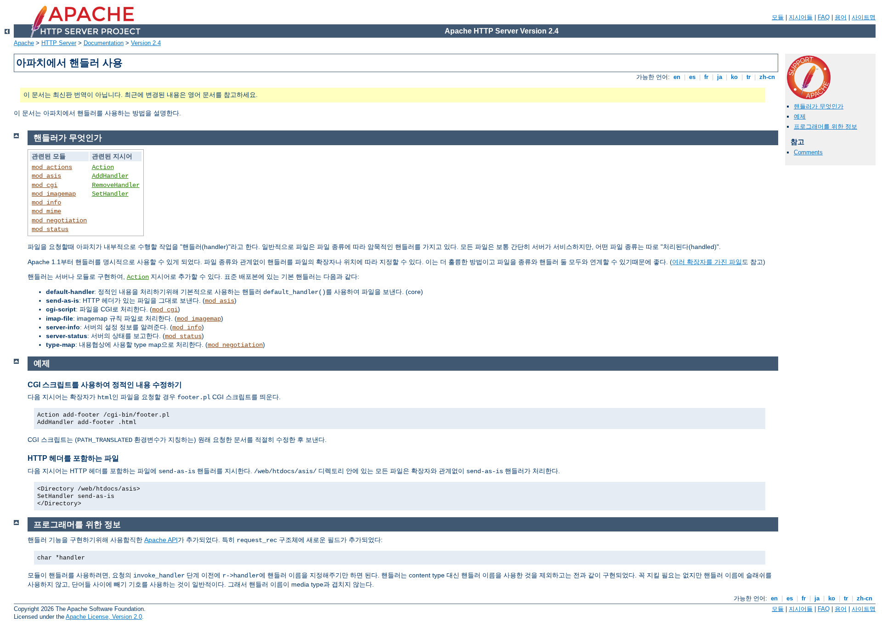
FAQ (824, 17)
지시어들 (801, 17)
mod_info (46, 202)
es (692, 76)
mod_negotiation (59, 220)
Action (103, 167)
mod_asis (46, 176)
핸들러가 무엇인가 (818, 106)
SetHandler (110, 194)
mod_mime (46, 211)
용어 (841, 17)
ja (719, 76)
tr (748, 76)
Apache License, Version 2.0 (104, 616)
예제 (800, 116)
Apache (24, 43)
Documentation (104, 43)
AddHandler (110, 176)
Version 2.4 (146, 43)
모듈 (778, 17)
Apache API (161, 539)
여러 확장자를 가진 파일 (707, 262)
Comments (808, 152)
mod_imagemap (54, 194)
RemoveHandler (116, 185)
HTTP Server (58, 43)
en (677, 76)
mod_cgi (44, 185)
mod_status (50, 229)
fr (706, 76)
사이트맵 (864, 17)
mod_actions (52, 167)
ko (734, 76)
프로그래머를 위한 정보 (825, 126)
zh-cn (767, 76)
